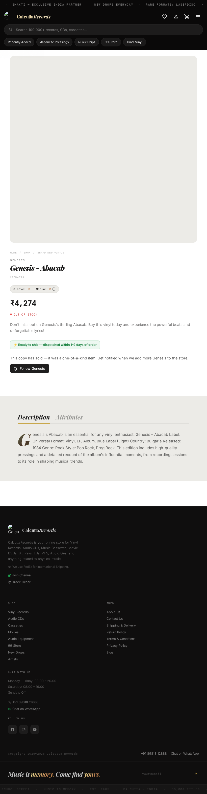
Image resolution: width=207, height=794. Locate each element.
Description (34, 417)
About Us (113, 612)
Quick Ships (86, 42)
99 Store (111, 42)
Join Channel (21, 575)
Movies (13, 632)
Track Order (21, 582)
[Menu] (198, 17)
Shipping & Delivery (121, 625)
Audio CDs (16, 618)
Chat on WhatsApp (26, 709)
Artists (13, 659)
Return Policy (116, 632)
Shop (27, 252)
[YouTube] (34, 729)
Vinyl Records (18, 612)
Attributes (69, 417)
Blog (110, 652)
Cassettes (15, 625)
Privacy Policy (117, 645)
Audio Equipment (21, 639)
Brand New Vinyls (51, 252)
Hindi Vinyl (134, 42)
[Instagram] (23, 729)
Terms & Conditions (121, 639)
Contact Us (115, 618)
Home (13, 252)
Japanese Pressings (54, 42)
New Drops (16, 652)
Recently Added (19, 42)
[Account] (176, 17)
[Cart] (187, 17)
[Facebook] (12, 729)
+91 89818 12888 (25, 702)
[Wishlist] (165, 17)
